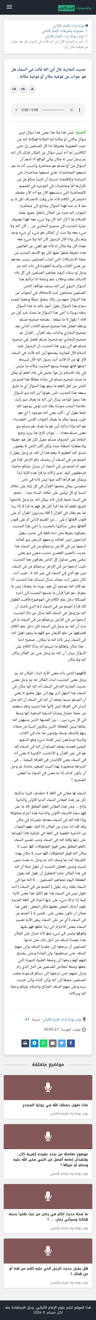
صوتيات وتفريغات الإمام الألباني (63, 31)
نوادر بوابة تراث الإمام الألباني (64, 36)
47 (27, 1020)
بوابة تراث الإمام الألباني (69, 26)
